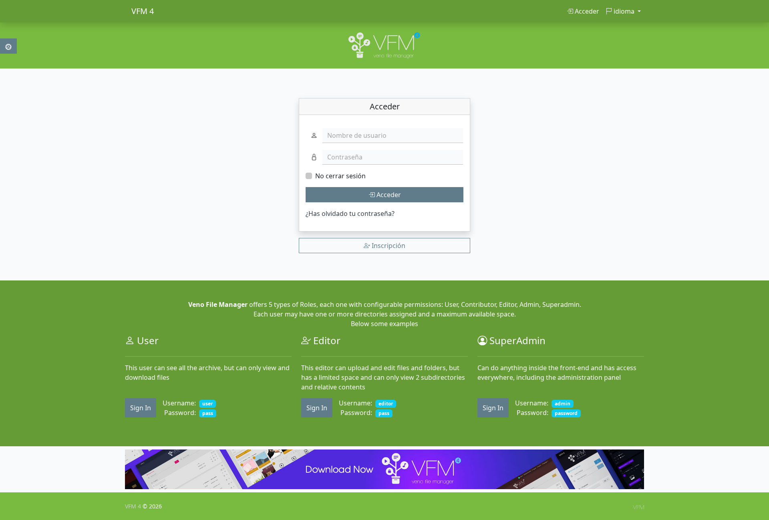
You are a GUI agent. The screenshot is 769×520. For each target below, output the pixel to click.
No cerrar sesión (340, 175)
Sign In (140, 407)
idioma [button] (624, 11)
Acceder (586, 11)
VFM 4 (142, 11)
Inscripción (387, 245)
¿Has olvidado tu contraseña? (350, 213)
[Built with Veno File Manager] (638, 506)
